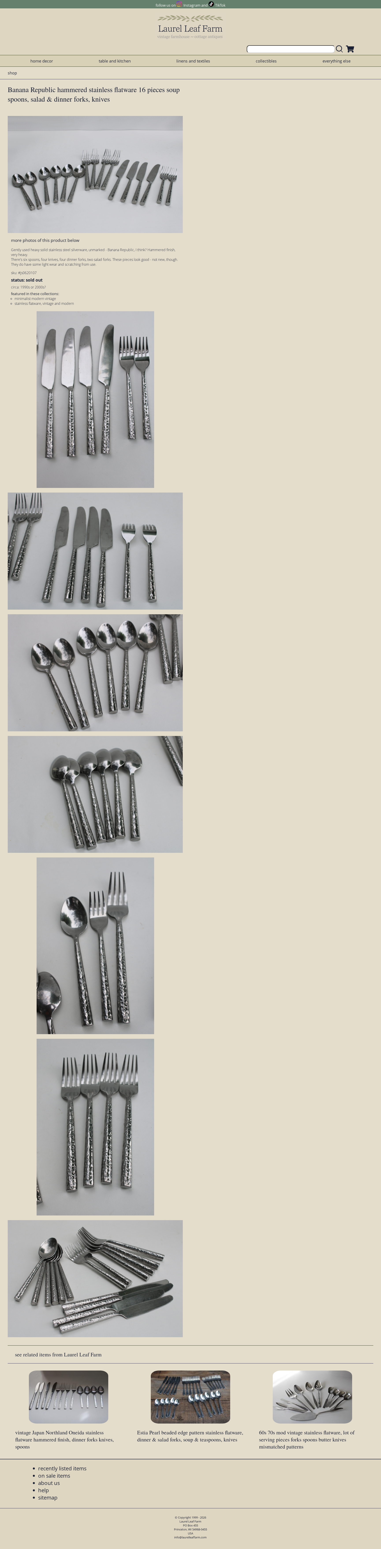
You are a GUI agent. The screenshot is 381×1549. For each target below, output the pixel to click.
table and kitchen (115, 61)
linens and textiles (193, 61)
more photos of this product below (45, 240)
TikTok (220, 5)
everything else (337, 61)
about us (49, 1482)
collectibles (266, 61)
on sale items (54, 1475)
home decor (41, 61)
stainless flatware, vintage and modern (44, 303)
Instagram (191, 5)
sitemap (48, 1497)
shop (12, 73)
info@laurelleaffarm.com (190, 1537)
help (43, 1490)
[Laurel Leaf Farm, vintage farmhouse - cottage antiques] (190, 27)
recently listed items (62, 1468)
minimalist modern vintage (35, 298)
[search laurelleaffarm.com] (340, 49)
